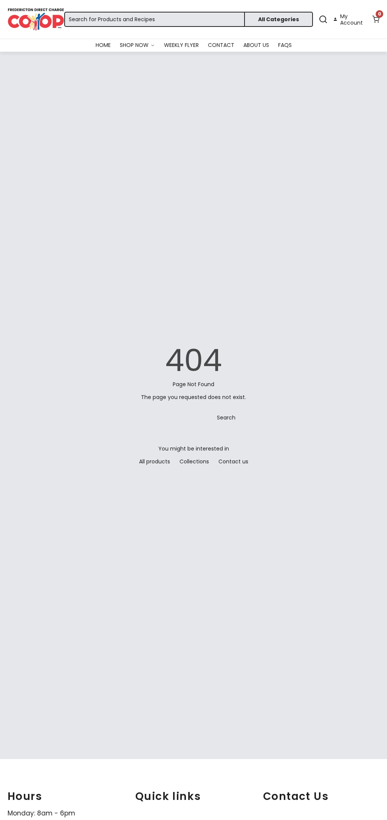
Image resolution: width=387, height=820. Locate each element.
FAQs (285, 45)
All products (154, 461)
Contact (221, 45)
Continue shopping (163, 417)
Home (103, 45)
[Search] (323, 19)
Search (226, 417)
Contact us (233, 461)
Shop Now (134, 45)
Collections (194, 461)
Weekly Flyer (181, 45)
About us (256, 45)
